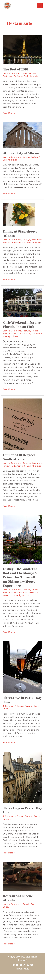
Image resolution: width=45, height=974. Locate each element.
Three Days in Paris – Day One (22, 810)
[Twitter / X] (24, 965)
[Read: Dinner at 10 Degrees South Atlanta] (22, 424)
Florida (34, 331)
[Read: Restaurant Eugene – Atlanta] (22, 876)
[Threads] (31, 965)
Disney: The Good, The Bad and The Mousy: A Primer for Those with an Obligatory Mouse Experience (20, 577)
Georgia (26, 240)
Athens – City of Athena (21, 153)
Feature (34, 157)
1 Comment (8, 706)
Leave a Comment (12, 73)
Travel (26, 904)
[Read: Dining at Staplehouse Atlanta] (19, 214)
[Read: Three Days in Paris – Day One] (22, 777)
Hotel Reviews (29, 73)
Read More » (9, 113)
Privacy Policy (22, 969)
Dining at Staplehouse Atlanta (20, 233)
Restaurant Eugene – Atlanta (19, 898)
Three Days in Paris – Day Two (22, 699)
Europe (26, 157)
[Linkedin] (21, 965)
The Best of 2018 (15, 69)
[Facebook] (17, 965)
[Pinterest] (28, 965)
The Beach (37, 333)
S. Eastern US (18, 242)
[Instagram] (13, 965)
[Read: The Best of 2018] (22, 50)
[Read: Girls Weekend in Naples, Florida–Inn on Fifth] (22, 303)
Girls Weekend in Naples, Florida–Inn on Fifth (22, 324)
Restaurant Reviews (12, 76)
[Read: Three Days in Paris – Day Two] (22, 667)
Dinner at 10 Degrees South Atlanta (19, 457)
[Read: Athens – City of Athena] (22, 135)
